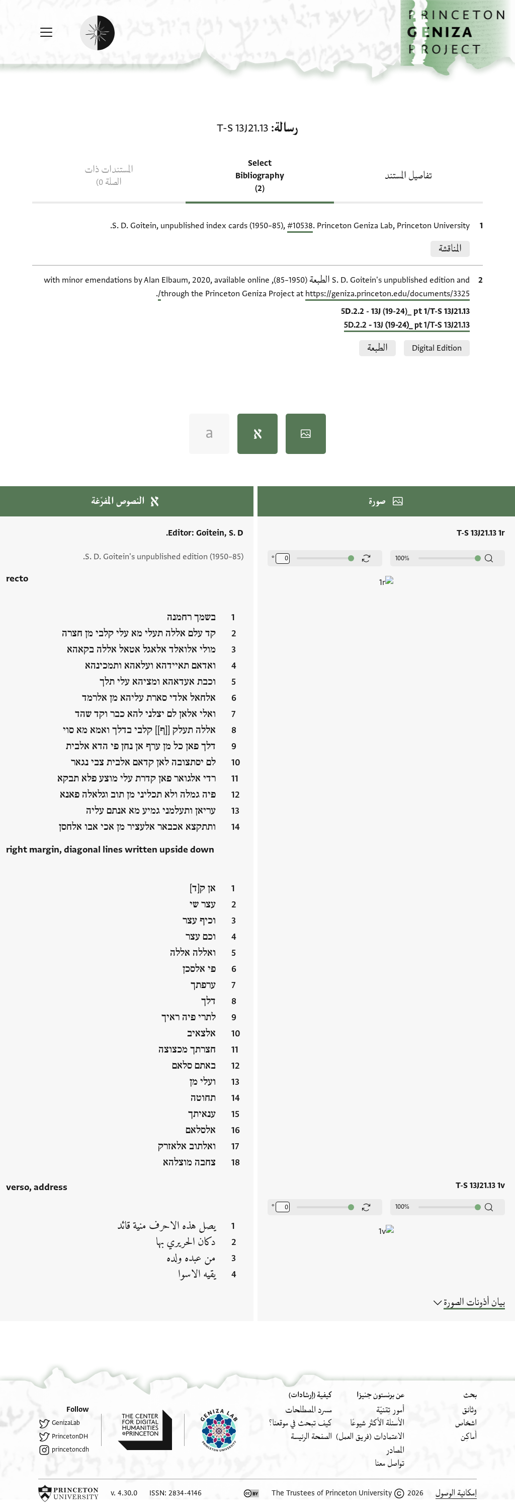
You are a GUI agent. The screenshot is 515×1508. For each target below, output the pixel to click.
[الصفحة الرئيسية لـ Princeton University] (68, 1493)
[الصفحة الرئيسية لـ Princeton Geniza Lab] (210, 1430)
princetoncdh (70, 1450)
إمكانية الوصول (456, 1493)
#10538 (300, 226)
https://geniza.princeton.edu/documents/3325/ (314, 294)
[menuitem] (469, 1410)
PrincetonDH (70, 1436)
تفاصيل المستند (408, 176)
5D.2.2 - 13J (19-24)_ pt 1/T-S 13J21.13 (407, 325)
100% (402, 558)
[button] (457, 38)
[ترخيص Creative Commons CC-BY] (251, 1493)
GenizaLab (66, 1423)
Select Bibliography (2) (259, 175)
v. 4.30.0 (124, 1493)
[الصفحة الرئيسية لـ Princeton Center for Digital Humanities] (136, 1430)
